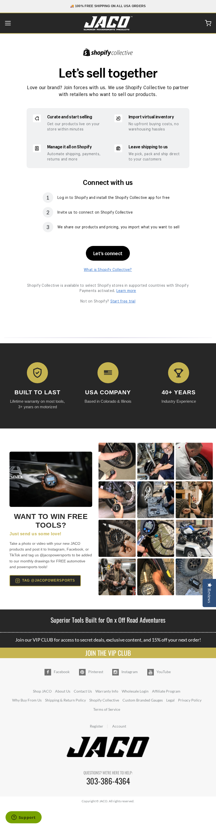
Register (96, 726)
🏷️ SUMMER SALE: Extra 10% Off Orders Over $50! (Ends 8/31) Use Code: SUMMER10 (108, 6)
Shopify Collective (104, 700)
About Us (62, 691)
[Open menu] (8, 23)
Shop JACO (42, 691)
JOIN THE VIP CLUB (108, 653)
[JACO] (108, 23)
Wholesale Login (135, 691)
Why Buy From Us (27, 700)
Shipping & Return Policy (65, 700)
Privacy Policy (190, 700)
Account (119, 726)
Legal (170, 700)
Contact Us (83, 691)
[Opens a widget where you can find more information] (23, 817)
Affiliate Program (166, 691)
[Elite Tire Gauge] (50, 479)
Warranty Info (106, 691)
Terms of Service (106, 709)
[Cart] (208, 23)
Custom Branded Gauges (142, 700)
